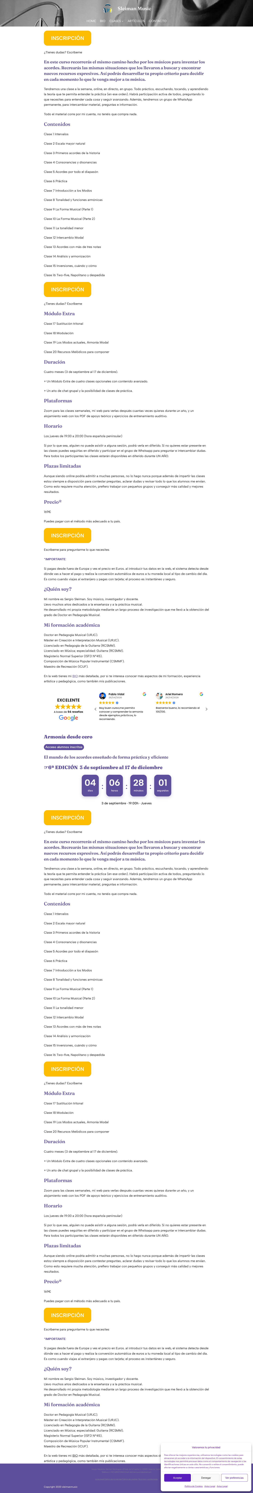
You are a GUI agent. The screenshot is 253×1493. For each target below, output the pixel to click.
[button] (206, 709)
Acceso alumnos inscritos (63, 747)
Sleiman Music (134, 8)
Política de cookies (130, 1479)
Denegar (206, 1477)
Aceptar (177, 1477)
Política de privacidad (113, 1479)
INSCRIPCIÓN (67, 38)
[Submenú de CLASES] (123, 21)
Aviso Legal (209, 1486)
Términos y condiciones (148, 1479)
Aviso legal (99, 1479)
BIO (75, 676)
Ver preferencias (234, 1477)
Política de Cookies (194, 1486)
